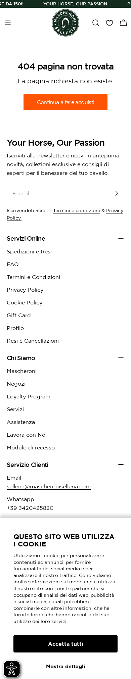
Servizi (15, 409)
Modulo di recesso (31, 447)
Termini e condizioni (76, 210)
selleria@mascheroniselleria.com (49, 486)
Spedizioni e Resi (29, 251)
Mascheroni (22, 371)
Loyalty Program (28, 396)
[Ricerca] (95, 23)
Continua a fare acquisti (65, 102)
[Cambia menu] (7, 23)
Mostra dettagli (65, 666)
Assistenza (21, 422)
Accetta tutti (65, 644)
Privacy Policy (25, 290)
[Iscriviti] (117, 193)
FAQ (13, 264)
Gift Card (19, 315)
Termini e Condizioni (33, 277)
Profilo (15, 328)
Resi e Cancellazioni (33, 341)
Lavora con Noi (27, 435)
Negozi (16, 384)
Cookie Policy (24, 302)
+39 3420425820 (30, 508)
